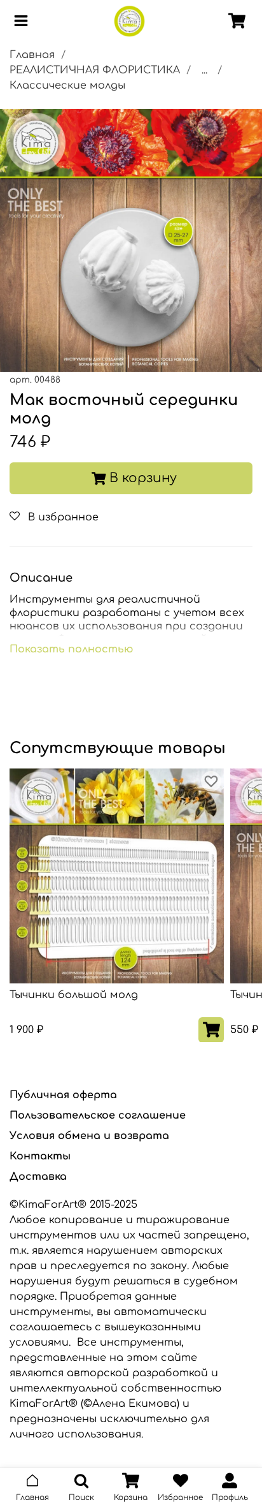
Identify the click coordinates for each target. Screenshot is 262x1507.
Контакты (40, 1156)
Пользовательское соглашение (98, 1115)
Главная (32, 55)
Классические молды (67, 85)
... (204, 70)
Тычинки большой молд (74, 995)
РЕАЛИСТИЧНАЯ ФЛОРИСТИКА (95, 70)
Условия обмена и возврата (89, 1136)
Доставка (38, 1176)
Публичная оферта (63, 1095)
